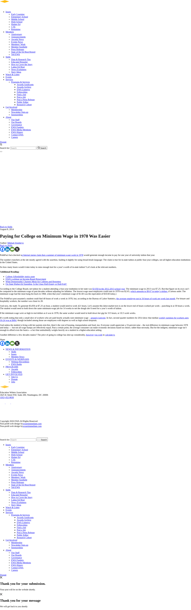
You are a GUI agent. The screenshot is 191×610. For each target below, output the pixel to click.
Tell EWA (15, 54)
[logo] (12, 7)
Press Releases (17, 49)
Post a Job (21, 97)
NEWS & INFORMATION (18, 349)
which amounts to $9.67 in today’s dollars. (149, 291)
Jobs (13, 382)
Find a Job (21, 94)
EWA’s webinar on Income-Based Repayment (26, 279)
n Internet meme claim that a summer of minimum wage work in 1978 (52, 255)
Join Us (14, 377)
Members (10, 32)
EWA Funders (17, 127)
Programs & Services (20, 82)
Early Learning (17, 14)
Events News (17, 42)
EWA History (17, 132)
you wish (98, 335)
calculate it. (110, 335)
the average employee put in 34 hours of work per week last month (145, 298)
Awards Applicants (25, 84)
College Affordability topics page (20, 276)
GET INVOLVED (14, 374)
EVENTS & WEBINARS (17, 359)
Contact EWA (17, 135)
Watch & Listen (12, 74)
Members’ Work (18, 44)
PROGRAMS (12, 367)
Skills (8, 57)
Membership (16, 109)
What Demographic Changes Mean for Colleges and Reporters (33, 281)
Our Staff (15, 120)
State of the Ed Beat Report (23, 52)
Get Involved (11, 107)
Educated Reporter (19, 62)
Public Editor (22, 102)
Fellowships (22, 92)
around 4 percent (98, 318)
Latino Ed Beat (18, 67)
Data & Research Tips (21, 59)
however (90, 335)
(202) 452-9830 (7, 397)
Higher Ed (15, 24)
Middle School (17, 19)
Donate (3, 142)
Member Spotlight (19, 47)
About (8, 117)
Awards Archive (24, 87)
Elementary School (19, 17)
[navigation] (1, 151)
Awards (14, 369)
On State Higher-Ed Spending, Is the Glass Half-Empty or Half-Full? (36, 284)
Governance (16, 125)
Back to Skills (6, 227)
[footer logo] (12, 390)
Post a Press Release (26, 99)
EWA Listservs (23, 89)
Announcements (18, 37)
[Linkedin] (7, 249)
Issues (8, 12)
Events (9, 77)
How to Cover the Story (21, 64)
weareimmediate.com (32, 423)
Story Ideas (16, 72)
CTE (13, 27)
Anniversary (16, 34)
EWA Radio (16, 364)
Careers (14, 137)
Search (43, 148)
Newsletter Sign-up (19, 112)
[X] (17, 249)
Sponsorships (17, 114)
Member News (17, 357)
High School (16, 22)
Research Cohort (24, 104)
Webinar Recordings (20, 362)
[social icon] (2, 403)
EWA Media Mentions (21, 130)
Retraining (15, 29)
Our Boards (16, 122)
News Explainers (18, 69)
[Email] (12, 249)
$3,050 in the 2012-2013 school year (108, 289)
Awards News (17, 39)
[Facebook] (2, 249)
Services (9, 79)
